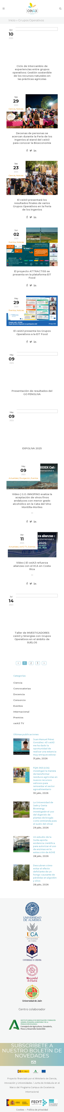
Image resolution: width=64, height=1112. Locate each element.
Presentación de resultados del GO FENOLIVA (32, 392)
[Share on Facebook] (27, 150)
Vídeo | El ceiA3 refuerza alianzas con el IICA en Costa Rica (32, 566)
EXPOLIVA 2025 (32, 448)
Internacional (21, 711)
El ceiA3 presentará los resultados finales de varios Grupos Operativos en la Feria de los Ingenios (32, 204)
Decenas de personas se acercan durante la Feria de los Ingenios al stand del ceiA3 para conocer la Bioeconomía (32, 138)
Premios (18, 717)
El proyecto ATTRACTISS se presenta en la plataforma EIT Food (32, 274)
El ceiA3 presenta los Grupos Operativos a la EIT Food (32, 332)
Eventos (34, 478)
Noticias (19, 109)
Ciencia (17, 682)
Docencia (19, 694)
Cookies (20, 1109)
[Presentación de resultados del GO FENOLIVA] (32, 369)
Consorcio (19, 700)
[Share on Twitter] (31, 150)
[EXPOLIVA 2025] (32, 426)
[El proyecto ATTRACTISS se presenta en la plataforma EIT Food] (32, 247)
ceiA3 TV (18, 723)
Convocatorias (22, 688)
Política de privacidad (37, 1109)
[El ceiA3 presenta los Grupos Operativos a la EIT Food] (32, 311)
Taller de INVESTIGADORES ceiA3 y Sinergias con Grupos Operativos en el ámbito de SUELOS (32, 637)
